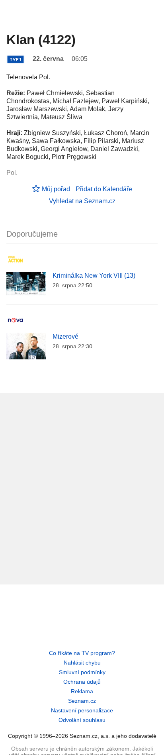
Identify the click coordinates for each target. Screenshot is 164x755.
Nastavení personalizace (82, 710)
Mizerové (65, 336)
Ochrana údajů (82, 682)
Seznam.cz (82, 701)
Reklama (82, 691)
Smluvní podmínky (82, 672)
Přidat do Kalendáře (104, 189)
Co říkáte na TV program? (82, 653)
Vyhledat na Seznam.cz (82, 201)
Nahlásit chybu (82, 662)
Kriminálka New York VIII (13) (94, 275)
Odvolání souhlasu (82, 720)
